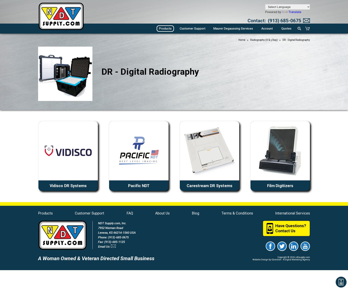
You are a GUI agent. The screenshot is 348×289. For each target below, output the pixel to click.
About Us (162, 213)
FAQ (130, 213)
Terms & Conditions (237, 213)
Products (45, 213)
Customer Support (89, 213)
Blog (195, 213)
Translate (295, 12)
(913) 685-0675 (284, 20)
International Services (292, 213)
